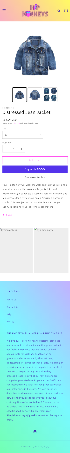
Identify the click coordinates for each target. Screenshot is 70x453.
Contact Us (12, 307)
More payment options (35, 177)
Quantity (6, 142)
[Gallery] (35, 62)
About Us (11, 299)
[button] (4, 10)
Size (4, 128)
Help (9, 314)
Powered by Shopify (42, 447)
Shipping (16, 123)
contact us (32, 393)
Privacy (10, 321)
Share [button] (9, 214)
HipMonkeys (31, 447)
